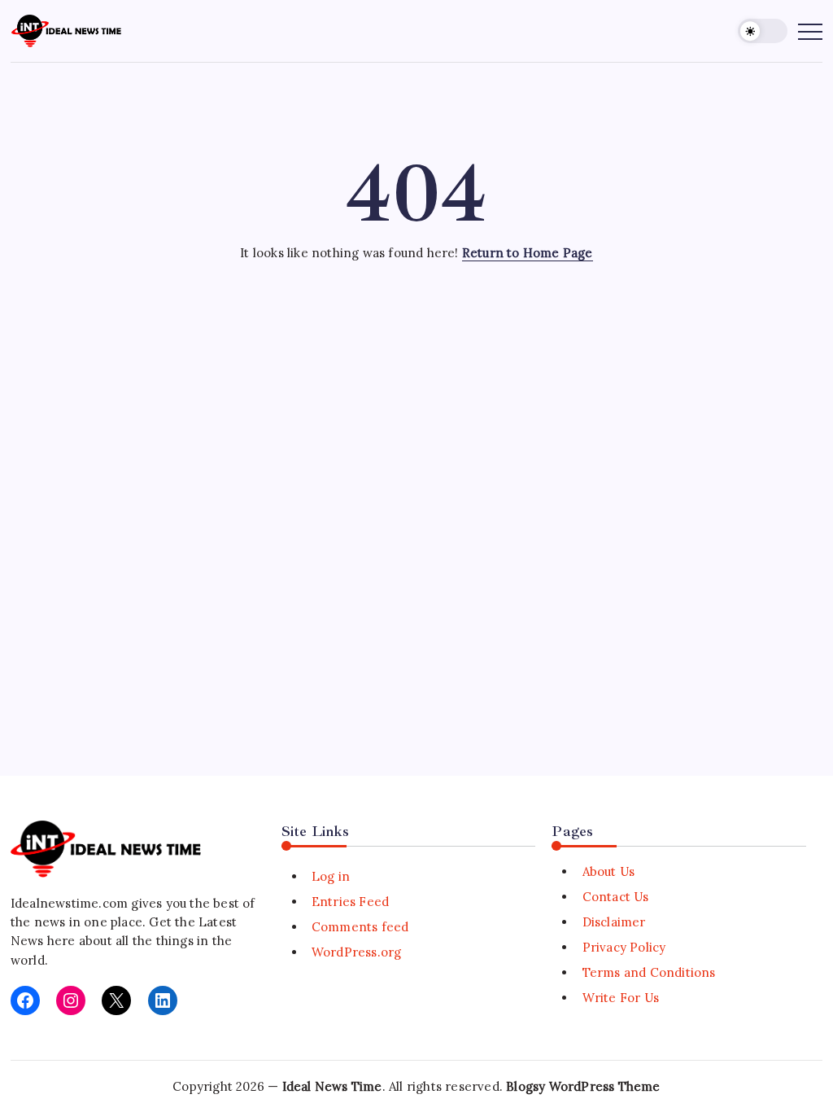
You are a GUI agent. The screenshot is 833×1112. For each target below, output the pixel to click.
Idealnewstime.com (69, 903)
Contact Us (615, 896)
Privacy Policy (623, 947)
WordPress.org (357, 952)
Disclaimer (613, 922)
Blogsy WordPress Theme (583, 1086)
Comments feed (360, 927)
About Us (608, 871)
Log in (331, 876)
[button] (762, 31)
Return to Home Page (527, 252)
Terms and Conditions (648, 972)
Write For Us (620, 997)
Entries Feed (350, 901)
